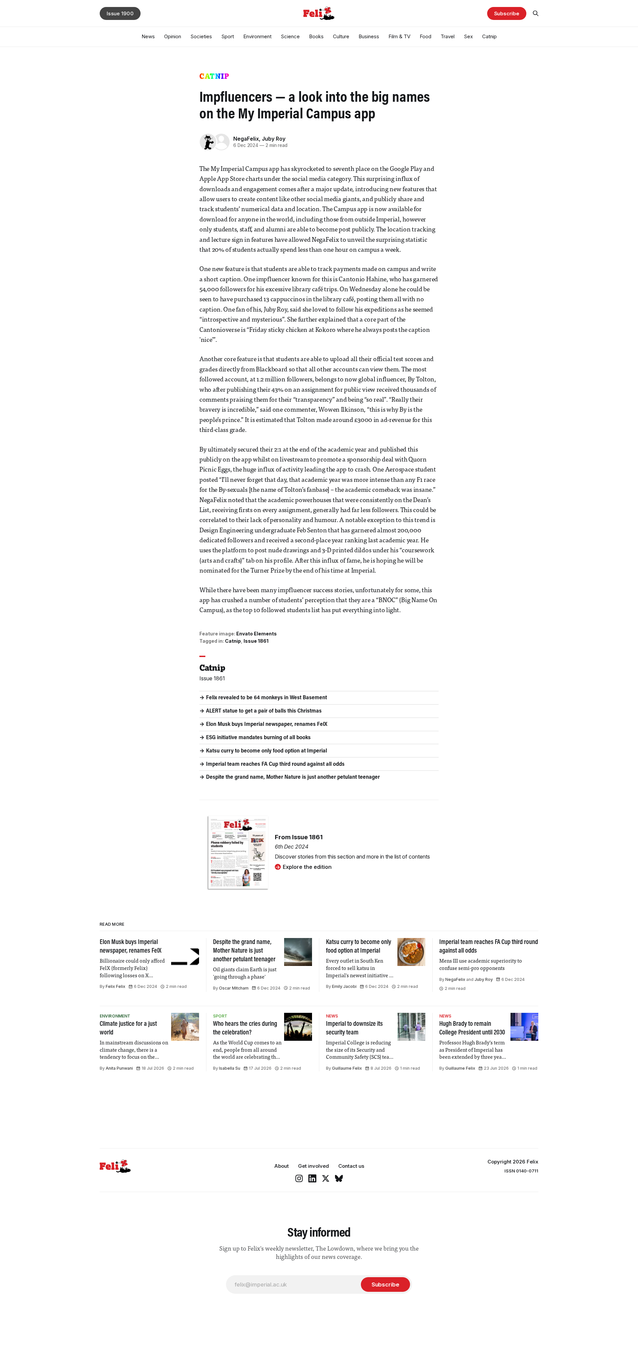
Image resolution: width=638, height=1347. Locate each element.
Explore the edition (307, 867)
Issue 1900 (120, 13)
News (148, 36)
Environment (257, 36)
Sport (227, 36)
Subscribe (506, 13)
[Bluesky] (339, 1178)
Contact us (351, 1166)
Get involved (313, 1166)
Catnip (489, 36)
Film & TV (399, 36)
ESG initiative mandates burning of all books (258, 738)
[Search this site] (535, 13)
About (281, 1166)
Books (316, 36)
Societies (201, 36)
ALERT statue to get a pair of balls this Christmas (264, 711)
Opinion (172, 36)
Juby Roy (273, 138)
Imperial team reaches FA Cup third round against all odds (275, 764)
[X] (326, 1178)
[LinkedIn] (312, 1178)
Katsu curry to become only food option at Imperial (266, 751)
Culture (341, 36)
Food (425, 36)
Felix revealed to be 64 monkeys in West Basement (266, 698)
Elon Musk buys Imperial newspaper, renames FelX (266, 724)
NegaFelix (246, 138)
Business (369, 36)
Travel (448, 36)
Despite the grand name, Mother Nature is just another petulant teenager (293, 777)
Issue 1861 (256, 641)
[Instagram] (299, 1178)
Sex (468, 36)
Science (290, 36)
